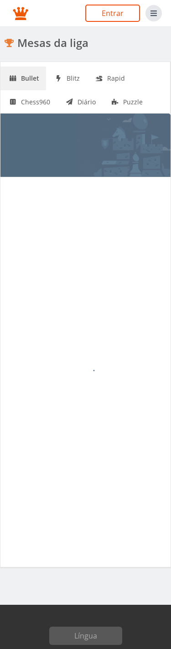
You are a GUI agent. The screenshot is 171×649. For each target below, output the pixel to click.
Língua (85, 636)
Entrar (113, 13)
